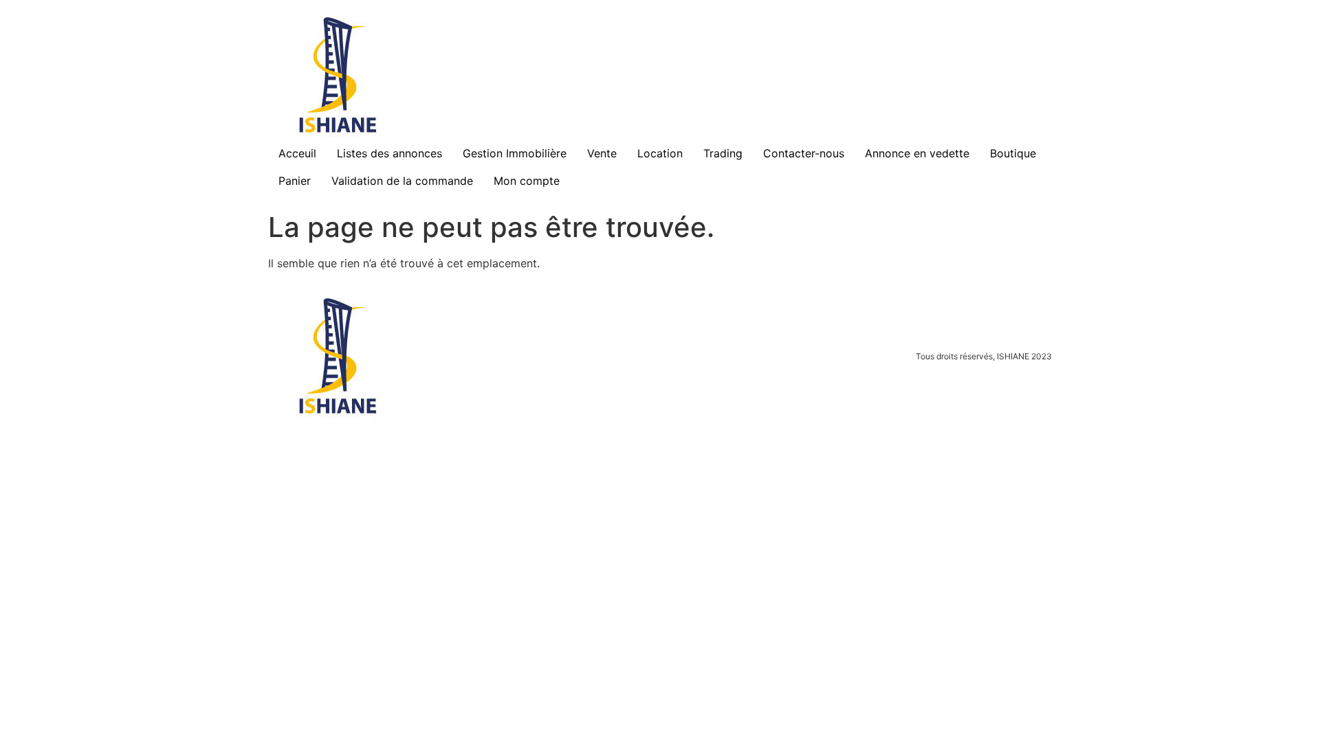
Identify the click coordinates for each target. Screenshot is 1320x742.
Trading (722, 153)
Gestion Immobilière (514, 153)
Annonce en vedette (917, 153)
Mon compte (527, 181)
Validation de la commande (402, 181)
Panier (294, 181)
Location (660, 153)
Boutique (1013, 153)
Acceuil (297, 153)
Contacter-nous (803, 153)
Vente (602, 153)
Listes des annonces (389, 153)
